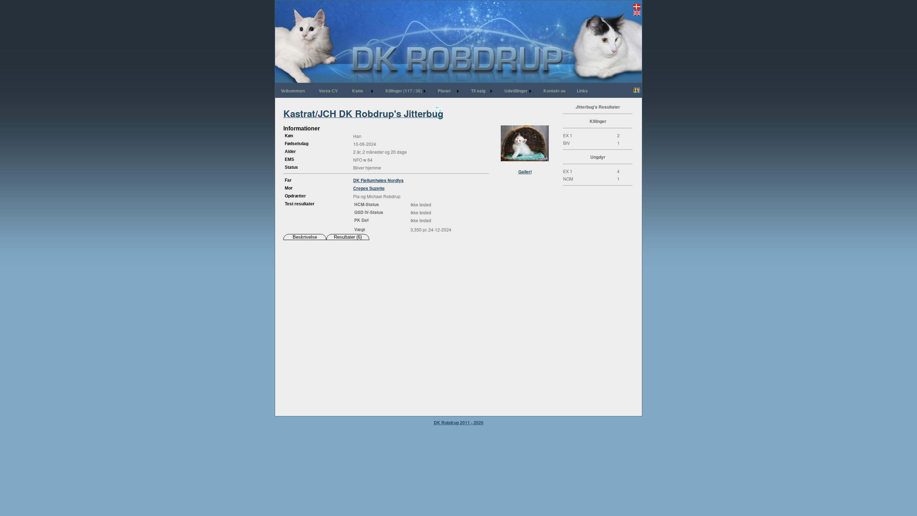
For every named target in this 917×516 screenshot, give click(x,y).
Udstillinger (516, 90)
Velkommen (293, 90)
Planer (444, 90)
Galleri (525, 171)
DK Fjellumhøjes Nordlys (378, 180)
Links (582, 90)
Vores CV (328, 90)
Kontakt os (554, 90)
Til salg (478, 90)
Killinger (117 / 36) (403, 90)
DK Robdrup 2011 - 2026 (459, 422)
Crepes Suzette (369, 188)
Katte (357, 90)
